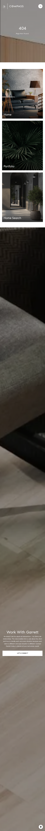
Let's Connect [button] (22, 653)
